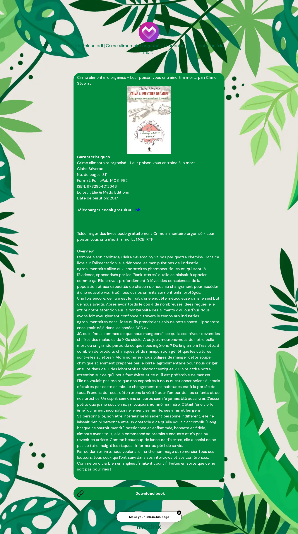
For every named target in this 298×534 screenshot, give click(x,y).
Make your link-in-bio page (149, 518)
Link (136, 210)
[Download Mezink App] (149, 526)
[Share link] (215, 18)
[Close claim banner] (179, 514)
